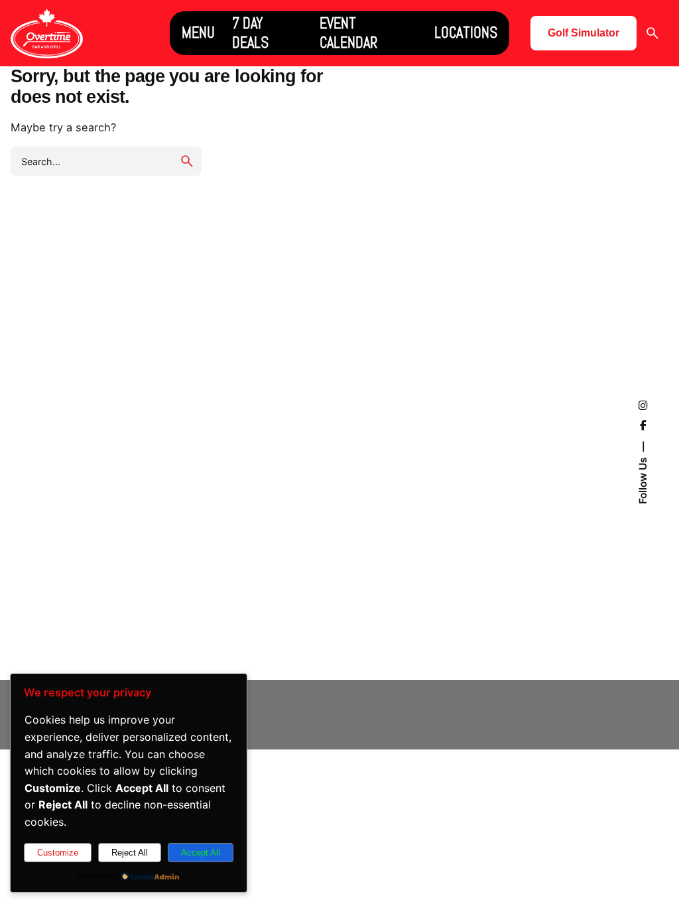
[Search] (652, 33)
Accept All (200, 853)
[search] (187, 161)
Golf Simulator (583, 32)
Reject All (129, 853)
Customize (57, 853)
